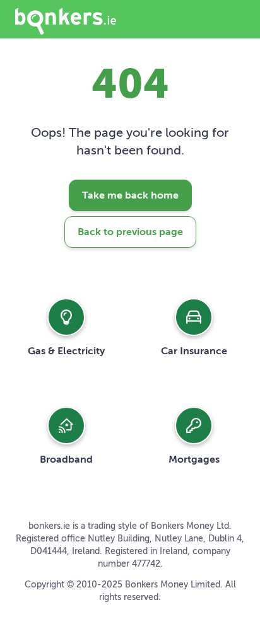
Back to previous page (130, 232)
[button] (66, 327)
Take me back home (130, 195)
